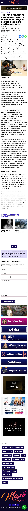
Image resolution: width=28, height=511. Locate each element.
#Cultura (7, 456)
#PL (23, 456)
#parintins (7, 452)
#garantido (8, 463)
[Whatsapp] (25, 36)
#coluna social (9, 471)
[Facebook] (20, 36)
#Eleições (18, 452)
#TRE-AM (6, 459)
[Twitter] (22, 36)
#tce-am (19, 448)
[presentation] (12, 246)
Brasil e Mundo (5, 12)
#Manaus (7, 475)
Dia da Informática (19, 231)
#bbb (5, 483)
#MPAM (16, 456)
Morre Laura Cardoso (5, 231)
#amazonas (8, 448)
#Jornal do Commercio (12, 479)
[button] (24, 507)
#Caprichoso (18, 459)
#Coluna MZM (8, 467)
